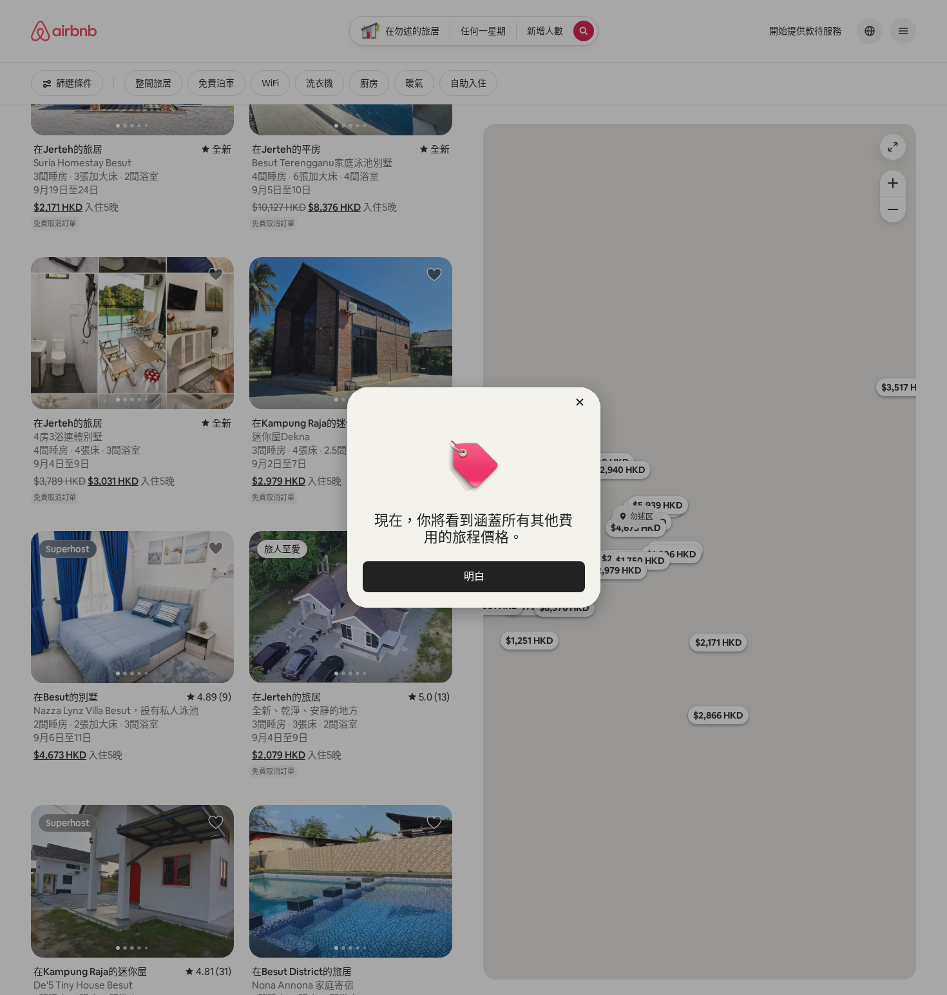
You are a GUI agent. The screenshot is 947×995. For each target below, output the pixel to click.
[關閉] (580, 402)
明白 (473, 576)
